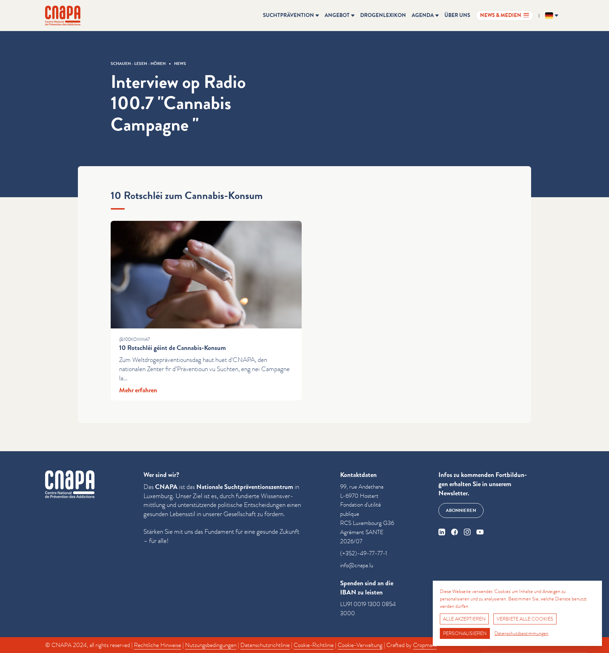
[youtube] (480, 532)
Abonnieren (461, 510)
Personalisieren (465, 633)
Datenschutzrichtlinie (265, 645)
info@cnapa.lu (356, 565)
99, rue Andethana (361, 486)
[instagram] (467, 532)
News (180, 64)
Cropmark (425, 645)
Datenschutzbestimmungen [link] (521, 633)
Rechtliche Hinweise (157, 645)
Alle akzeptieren (464, 618)
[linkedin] (441, 532)
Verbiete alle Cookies (525, 618)
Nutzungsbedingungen (210, 645)
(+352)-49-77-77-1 (363, 553)
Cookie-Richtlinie (314, 645)
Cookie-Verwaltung (360, 645)
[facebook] (454, 532)
